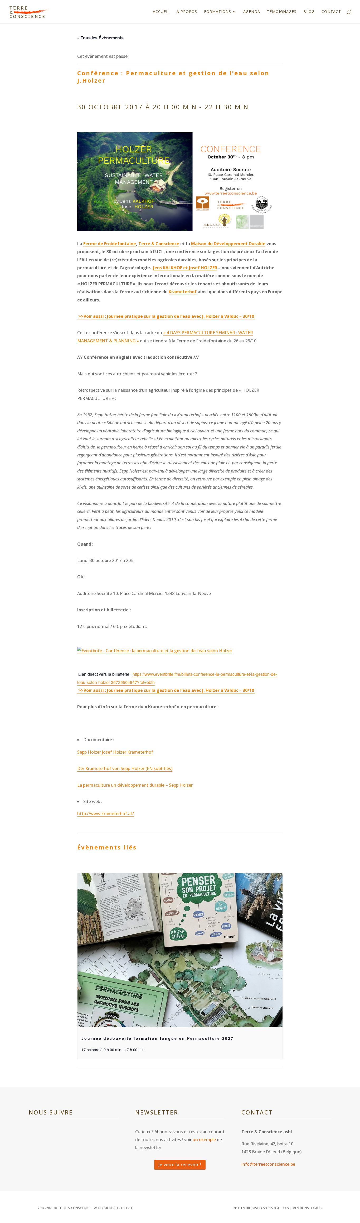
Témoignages (281, 12)
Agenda (251, 12)
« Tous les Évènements (100, 38)
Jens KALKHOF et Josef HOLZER (185, 268)
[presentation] (180, 950)
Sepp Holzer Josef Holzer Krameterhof (115, 752)
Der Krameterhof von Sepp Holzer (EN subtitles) (124, 768)
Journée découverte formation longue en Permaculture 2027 (157, 1038)
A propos (187, 12)
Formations (217, 12)
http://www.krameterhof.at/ (105, 813)
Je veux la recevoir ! (179, 1165)
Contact (331, 12)
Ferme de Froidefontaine (109, 244)
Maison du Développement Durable (228, 244)
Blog (309, 12)
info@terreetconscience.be (268, 1164)
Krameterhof (183, 292)
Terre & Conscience (158, 244)
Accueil (161, 12)
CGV (286, 1208)
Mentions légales (307, 1208)
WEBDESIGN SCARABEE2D (113, 1208)
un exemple (204, 1139)
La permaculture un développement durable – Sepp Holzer (135, 785)
